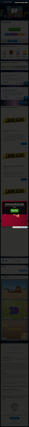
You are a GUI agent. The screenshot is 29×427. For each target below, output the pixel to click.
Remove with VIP (23, 227)
